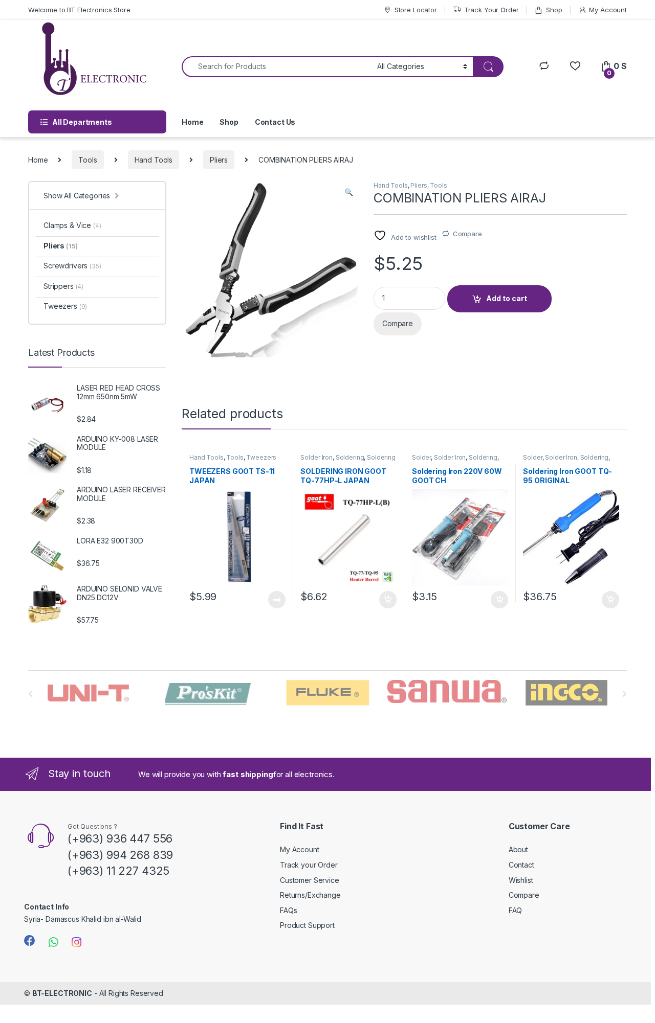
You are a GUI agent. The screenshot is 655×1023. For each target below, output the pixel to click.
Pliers (219, 159)
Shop (554, 10)
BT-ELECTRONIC (62, 993)
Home (192, 122)
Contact (521, 864)
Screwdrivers (72, 265)
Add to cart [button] (388, 599)
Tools (87, 159)
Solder (421, 457)
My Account (608, 10)
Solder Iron (316, 457)
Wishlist (521, 880)
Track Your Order (491, 10)
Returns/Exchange (310, 895)
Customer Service (309, 880)
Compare (467, 234)
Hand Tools (154, 159)
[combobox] (277, 66)
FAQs (288, 910)
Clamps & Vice (72, 225)
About (518, 849)
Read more (276, 599)
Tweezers (261, 457)
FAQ (515, 910)
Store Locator (416, 10)
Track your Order (309, 864)
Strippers (63, 286)
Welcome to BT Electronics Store (79, 10)
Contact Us (275, 122)
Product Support (307, 925)
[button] (348, 192)
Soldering (350, 457)
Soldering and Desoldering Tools (347, 460)
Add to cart (506, 298)
